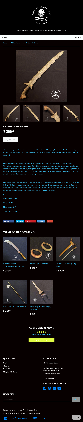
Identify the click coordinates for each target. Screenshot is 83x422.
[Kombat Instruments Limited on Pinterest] (49, 389)
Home (5, 43)
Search (5, 363)
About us (6, 366)
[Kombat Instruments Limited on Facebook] (44, 389)
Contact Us (7, 369)
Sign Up (75, 399)
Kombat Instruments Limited (17, 413)
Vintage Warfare (16, 43)
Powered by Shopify (34, 413)
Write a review (41, 340)
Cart (79, 37)
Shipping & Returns (10, 372)
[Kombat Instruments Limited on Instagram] (54, 389)
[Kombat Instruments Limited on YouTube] (59, 389)
